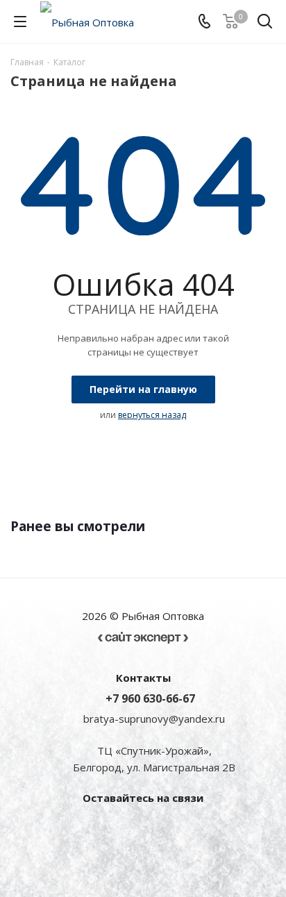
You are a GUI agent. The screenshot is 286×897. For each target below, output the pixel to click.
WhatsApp (174, 830)
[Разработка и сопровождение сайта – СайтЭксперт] (143, 632)
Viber (139, 830)
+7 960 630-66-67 (150, 698)
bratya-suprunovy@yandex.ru (154, 719)
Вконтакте (105, 830)
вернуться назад (152, 415)
